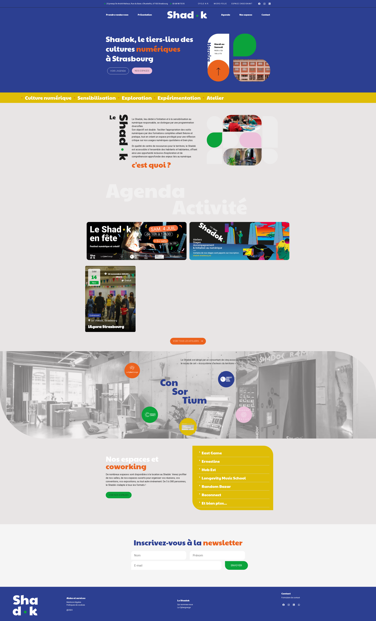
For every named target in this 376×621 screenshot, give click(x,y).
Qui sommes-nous (185, 604)
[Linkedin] (269, 3)
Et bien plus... (214, 503)
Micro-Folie (220, 4)
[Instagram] (264, 3)
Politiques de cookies (76, 605)
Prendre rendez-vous (117, 14)
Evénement (94, 315)
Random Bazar (216, 486)
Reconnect (211, 494)
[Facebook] (259, 3)
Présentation (145, 14)
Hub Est (209, 469)
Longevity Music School (224, 478)
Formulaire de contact (290, 597)
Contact (266, 14)
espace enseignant (241, 4)
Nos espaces (245, 14)
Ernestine (211, 461)
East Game (212, 452)
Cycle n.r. (203, 4)
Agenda (225, 14)
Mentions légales (74, 602)
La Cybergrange (184, 607)
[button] (233, 453)
